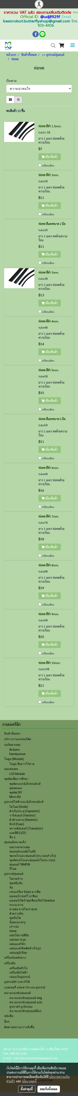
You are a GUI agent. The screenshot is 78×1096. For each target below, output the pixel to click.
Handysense (17, 754)
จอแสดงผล (11, 769)
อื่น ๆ (12, 837)
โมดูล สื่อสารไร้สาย (21, 764)
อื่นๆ (7, 1021)
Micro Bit (15, 796)
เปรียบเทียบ (48, 165)
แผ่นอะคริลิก (17, 944)
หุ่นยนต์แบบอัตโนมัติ (22, 851)
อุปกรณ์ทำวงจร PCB (17, 981)
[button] (52, 45)
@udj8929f (50, 17)
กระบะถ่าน (16, 904)
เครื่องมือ (9, 963)
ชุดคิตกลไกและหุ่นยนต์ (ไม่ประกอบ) (32, 860)
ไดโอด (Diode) (18, 806)
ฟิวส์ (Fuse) (16, 824)
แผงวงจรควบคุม (19, 847)
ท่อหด (13, 931)
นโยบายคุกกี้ (29, 1081)
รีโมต (12, 868)
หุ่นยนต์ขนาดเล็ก (15, 842)
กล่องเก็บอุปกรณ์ (19, 976)
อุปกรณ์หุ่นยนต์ (13, 873)
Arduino (14, 749)
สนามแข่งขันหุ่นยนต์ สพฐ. (26, 998)
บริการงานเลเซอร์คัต (17, 739)
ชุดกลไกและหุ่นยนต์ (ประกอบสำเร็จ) (32, 855)
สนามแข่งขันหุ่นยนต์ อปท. (26, 1002)
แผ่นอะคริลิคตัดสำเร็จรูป (25, 948)
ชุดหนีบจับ (16, 883)
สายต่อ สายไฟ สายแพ (23, 909)
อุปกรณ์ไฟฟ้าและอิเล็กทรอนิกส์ (23, 801)
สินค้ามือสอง (12, 733)
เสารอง (14, 926)
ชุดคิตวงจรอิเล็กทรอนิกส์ (25, 783)
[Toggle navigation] (72, 45)
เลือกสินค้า (51, 156)
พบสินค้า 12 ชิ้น (15, 111)
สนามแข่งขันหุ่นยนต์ (17, 993)
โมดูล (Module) (14, 759)
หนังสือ (8, 1016)
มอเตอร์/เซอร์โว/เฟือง (23, 896)
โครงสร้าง (16, 878)
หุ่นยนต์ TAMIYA (19, 864)
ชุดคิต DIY (15, 792)
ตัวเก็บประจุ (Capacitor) (24, 811)
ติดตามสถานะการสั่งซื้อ (19, 1027)
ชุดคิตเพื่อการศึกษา (16, 778)
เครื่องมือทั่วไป (18, 968)
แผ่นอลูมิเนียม (18, 952)
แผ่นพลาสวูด (17, 939)
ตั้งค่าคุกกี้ (27, 1089)
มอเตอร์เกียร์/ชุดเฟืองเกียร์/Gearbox (32, 900)
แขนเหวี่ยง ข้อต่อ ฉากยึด (25, 891)
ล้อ (11, 887)
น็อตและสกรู (17, 922)
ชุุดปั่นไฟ (15, 918)
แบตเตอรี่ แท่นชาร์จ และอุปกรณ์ (24, 987)
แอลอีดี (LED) (17, 832)
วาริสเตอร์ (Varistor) (22, 815)
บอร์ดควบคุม (12, 744)
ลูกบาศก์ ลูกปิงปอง (20, 1006)
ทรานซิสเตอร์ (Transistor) (26, 828)
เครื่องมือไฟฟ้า (18, 972)
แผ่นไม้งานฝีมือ (19, 935)
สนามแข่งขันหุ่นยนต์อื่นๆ (25, 1011)
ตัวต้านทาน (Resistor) (23, 819)
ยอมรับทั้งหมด (48, 1089)
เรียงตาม (12, 81)
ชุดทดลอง (15, 788)
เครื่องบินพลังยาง (15, 957)
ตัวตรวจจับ (16, 913)
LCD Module (17, 773)
